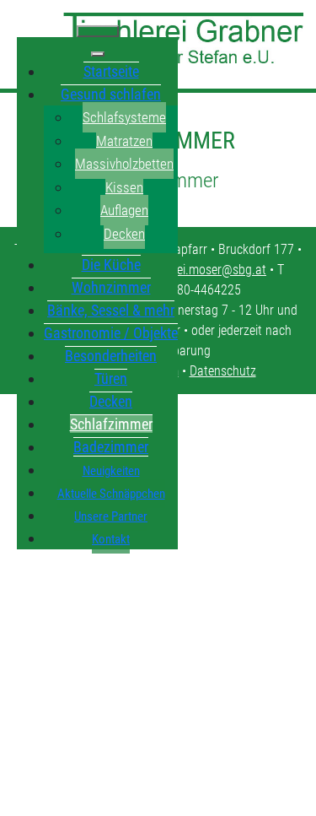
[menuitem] (111, 71)
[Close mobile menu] (97, 54)
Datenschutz (223, 371)
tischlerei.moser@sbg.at (202, 270)
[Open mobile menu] (98, 31)
